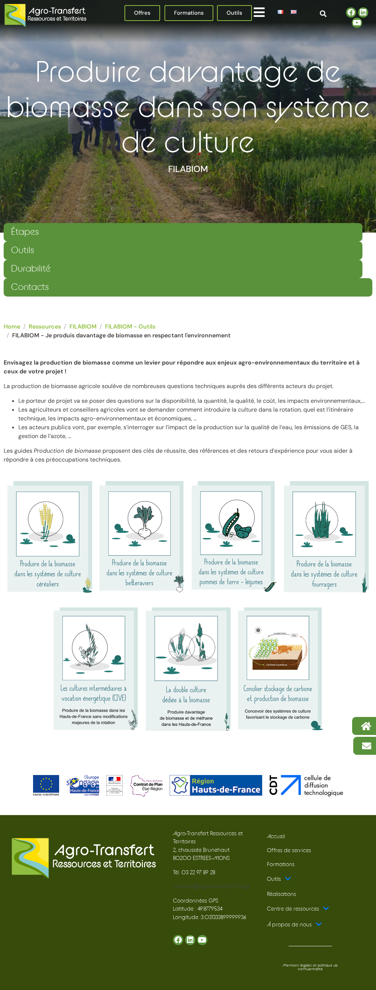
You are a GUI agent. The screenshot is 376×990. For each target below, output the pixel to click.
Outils (22, 250)
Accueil (276, 836)
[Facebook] (351, 12)
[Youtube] (357, 23)
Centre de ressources (293, 909)
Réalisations (281, 894)
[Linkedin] (363, 12)
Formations (280, 864)
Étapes (25, 232)
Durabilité (31, 268)
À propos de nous (289, 925)
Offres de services (289, 850)
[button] (259, 12)
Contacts (30, 287)
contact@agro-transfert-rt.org (211, 886)
